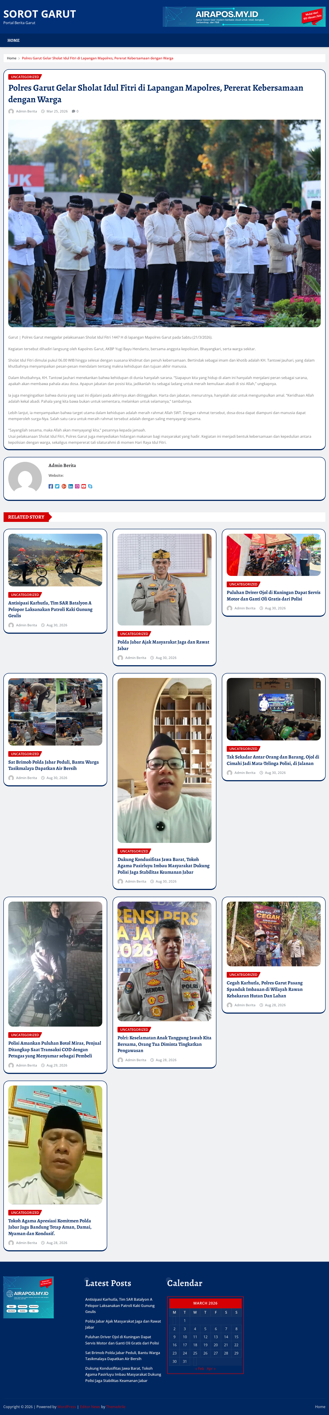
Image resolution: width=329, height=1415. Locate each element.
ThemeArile (115, 1406)
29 (236, 1353)
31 (185, 1361)
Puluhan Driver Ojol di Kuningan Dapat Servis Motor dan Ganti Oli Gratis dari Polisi (273, 595)
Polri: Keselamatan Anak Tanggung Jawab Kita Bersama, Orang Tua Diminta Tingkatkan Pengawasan (165, 1044)
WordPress (66, 1406)
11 (195, 1336)
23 (175, 1353)
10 (185, 1336)
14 (226, 1336)
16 (175, 1344)
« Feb (199, 1368)
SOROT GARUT (39, 14)
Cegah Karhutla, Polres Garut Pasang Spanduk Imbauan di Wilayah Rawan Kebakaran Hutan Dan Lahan (265, 989)
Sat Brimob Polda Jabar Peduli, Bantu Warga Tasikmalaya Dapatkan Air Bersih (53, 765)
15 (236, 1336)
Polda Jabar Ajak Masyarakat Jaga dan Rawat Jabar (163, 645)
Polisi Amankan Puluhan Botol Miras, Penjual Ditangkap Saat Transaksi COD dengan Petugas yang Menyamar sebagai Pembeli (54, 1049)
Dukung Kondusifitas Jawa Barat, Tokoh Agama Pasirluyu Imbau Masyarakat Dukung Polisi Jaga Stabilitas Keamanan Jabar (163, 865)
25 (195, 1353)
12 (205, 1336)
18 (195, 1344)
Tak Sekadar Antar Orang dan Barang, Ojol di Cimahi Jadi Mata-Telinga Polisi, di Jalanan (273, 760)
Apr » (211, 1368)
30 (175, 1361)
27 (216, 1353)
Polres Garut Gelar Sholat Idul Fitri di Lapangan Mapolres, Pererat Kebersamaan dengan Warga (97, 58)
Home (13, 40)
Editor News (90, 1406)
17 (185, 1344)
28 (226, 1353)
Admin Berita (26, 111)
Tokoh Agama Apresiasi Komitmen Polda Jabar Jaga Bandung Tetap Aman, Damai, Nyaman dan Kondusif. (50, 1227)
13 (216, 1336)
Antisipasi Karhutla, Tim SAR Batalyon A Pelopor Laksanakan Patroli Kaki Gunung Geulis (50, 609)
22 (236, 1344)
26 (205, 1353)
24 (185, 1353)
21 (226, 1344)
